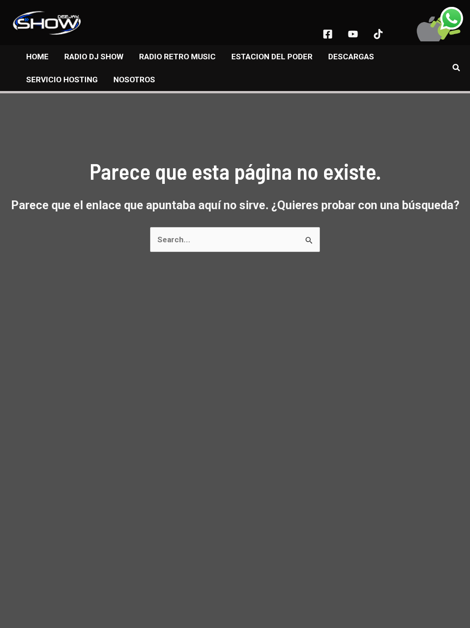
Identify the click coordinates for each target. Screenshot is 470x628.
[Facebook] (328, 34)
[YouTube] (353, 34)
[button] (457, 68)
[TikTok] (378, 34)
